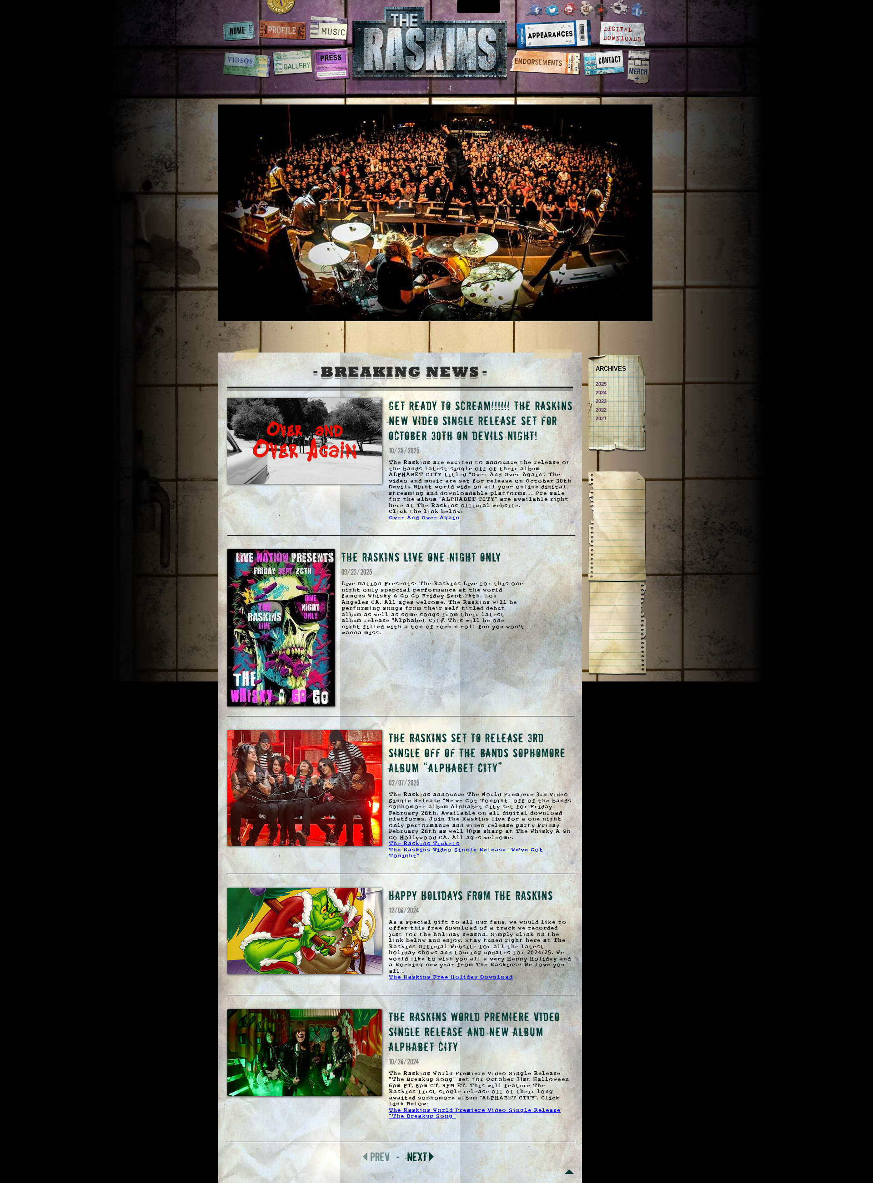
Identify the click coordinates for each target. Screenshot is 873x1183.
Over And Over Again (424, 518)
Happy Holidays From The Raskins (471, 895)
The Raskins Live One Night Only (421, 556)
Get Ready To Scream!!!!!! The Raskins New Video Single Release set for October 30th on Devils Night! (481, 420)
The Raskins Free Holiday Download (451, 977)
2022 (601, 410)
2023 (601, 401)
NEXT (417, 1156)
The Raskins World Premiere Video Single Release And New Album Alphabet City (474, 1031)
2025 (601, 384)
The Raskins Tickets (424, 843)
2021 (601, 418)
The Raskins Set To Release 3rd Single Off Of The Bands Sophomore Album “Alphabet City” (477, 752)
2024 (601, 392)
